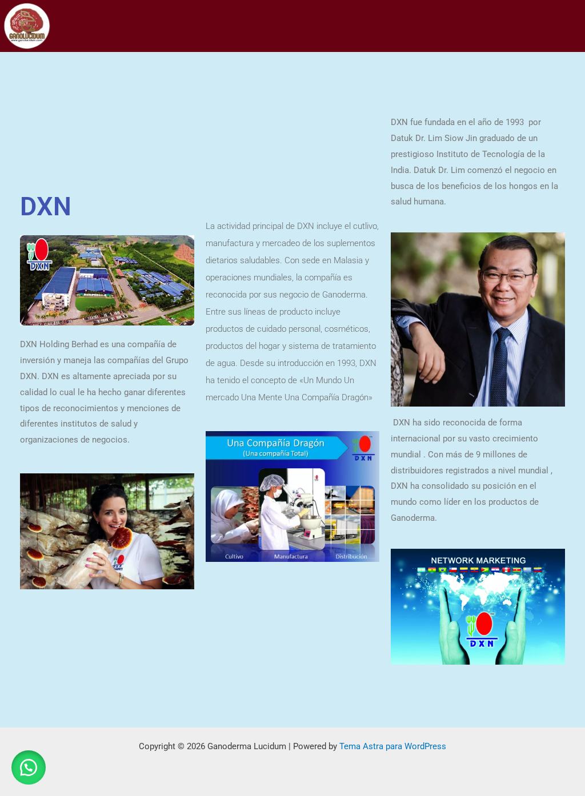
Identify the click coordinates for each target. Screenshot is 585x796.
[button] (28, 767)
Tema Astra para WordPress (392, 746)
